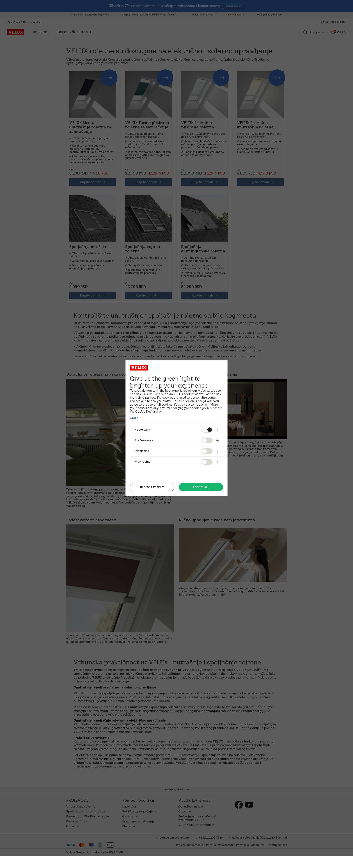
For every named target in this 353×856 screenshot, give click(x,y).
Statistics (141, 451)
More (134, 418)
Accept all (200, 487)
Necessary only (152, 487)
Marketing (142, 461)
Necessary (142, 429)
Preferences (143, 440)
